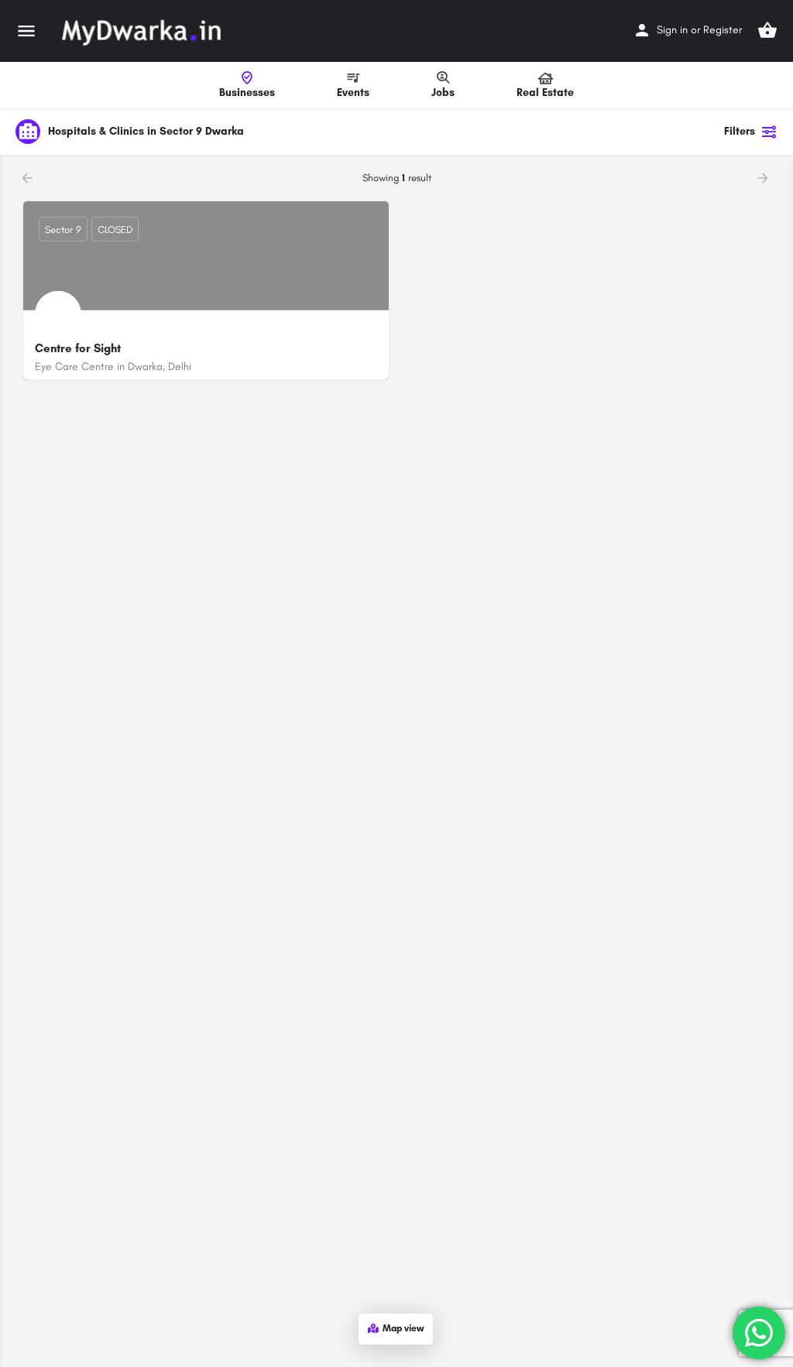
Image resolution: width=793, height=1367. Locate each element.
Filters (739, 131)
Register (722, 29)
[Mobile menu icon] (26, 30)
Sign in (672, 29)
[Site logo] (142, 31)
